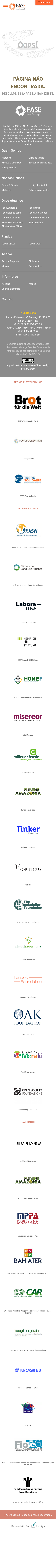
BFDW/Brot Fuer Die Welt (28, 421)
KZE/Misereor (28, 735)
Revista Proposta (10, 261)
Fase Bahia (34, 207)
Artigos (32, 284)
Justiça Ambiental (38, 185)
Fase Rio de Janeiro (39, 217)
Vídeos (5, 266)
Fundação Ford (28, 459)
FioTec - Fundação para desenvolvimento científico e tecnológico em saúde (28, 1464)
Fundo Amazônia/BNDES (28, 1199)
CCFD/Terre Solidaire (28, 496)
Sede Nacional (36, 222)
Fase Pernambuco (11, 217)
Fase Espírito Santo (11, 212)
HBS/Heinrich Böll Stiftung (28, 660)
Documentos (35, 266)
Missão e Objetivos (11, 162)
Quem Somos (11, 150)
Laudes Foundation (28, 997)
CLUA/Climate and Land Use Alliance (28, 585)
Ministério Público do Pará (28, 1236)
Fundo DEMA (8, 243)
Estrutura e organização (40, 162)
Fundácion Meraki (28, 1072)
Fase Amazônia (9, 207)
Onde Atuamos (12, 200)
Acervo (7, 254)
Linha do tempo (36, 157)
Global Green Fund (28, 960)
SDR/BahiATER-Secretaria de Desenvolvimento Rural (28, 1273)
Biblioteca (34, 261)
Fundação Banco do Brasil (28, 1388)
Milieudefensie (28, 772)
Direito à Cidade (10, 185)
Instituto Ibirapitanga (28, 1161)
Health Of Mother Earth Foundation (28, 698)
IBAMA (28, 1425)
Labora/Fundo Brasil (28, 623)
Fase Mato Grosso (38, 212)
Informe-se (10, 276)
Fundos (7, 236)
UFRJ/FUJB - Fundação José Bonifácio (28, 1502)
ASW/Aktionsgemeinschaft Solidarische (28, 548)
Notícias (6, 284)
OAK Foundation (28, 1035)
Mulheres (6, 190)
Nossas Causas (13, 178)
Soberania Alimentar (39, 190)
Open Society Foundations (28, 1110)
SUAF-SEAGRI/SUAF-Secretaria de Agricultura (28, 1350)
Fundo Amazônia (28, 810)
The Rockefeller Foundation (28, 922)
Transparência (9, 167)
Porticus (28, 885)
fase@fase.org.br (31, 334)
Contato (7, 299)
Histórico (6, 157)
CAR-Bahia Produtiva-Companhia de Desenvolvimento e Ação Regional (28, 1312)
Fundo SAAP (35, 243)
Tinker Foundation (28, 847)
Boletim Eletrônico (11, 288)
